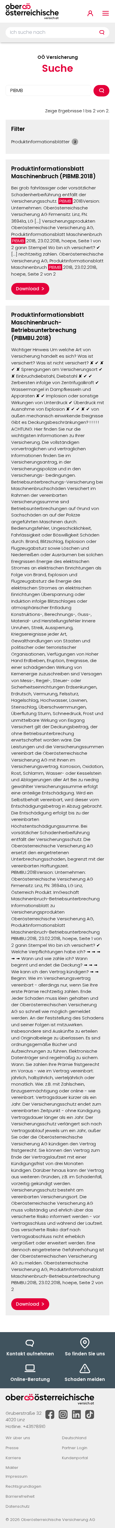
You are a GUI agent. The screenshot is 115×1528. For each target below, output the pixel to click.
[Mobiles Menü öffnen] (106, 13)
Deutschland (74, 1438)
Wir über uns (18, 1438)
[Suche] (102, 32)
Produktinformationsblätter (43, 142)
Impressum (16, 1476)
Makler (12, 1467)
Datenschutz (17, 1506)
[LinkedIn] (76, 1414)
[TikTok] (89, 1414)
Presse (12, 1448)
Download (27, 289)
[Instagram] (63, 1414)
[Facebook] (49, 1414)
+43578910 (34, 1426)
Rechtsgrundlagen (23, 1486)
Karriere (13, 1458)
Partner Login (74, 1448)
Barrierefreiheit (20, 1496)
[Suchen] (101, 91)
